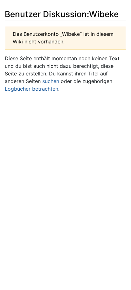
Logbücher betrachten (31, 89)
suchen (50, 81)
